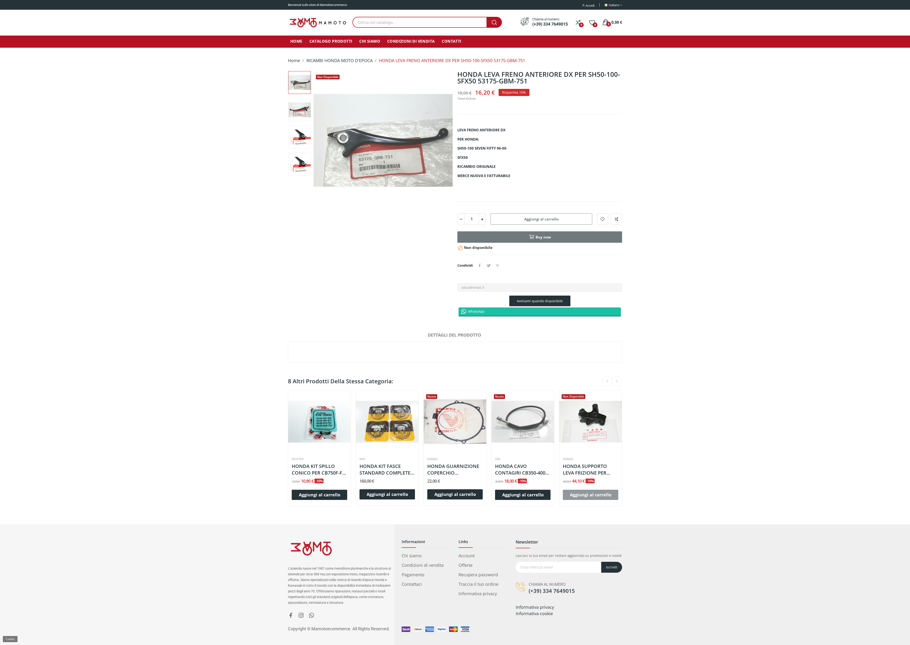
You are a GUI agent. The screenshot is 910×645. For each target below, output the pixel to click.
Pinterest (497, 265)
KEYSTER (297, 459)
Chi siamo (412, 555)
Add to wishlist (602, 219)
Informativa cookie (534, 613)
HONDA (432, 459)
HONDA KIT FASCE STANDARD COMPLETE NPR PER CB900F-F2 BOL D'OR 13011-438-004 (386, 469)
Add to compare (616, 219)
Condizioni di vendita (423, 565)
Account (467, 555)
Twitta (488, 265)
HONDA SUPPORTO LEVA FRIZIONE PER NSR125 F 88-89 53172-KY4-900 (588, 469)
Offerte (466, 565)
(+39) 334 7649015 (550, 24)
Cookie (10, 639)
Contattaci (412, 584)
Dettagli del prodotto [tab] (454, 335)
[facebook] (291, 615)
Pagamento (413, 574)
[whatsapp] (311, 615)
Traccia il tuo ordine (478, 584)
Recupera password (478, 574)
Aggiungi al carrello (541, 219)
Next (440, 141)
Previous (326, 141)
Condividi (479, 265)
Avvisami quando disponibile (540, 301)
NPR (362, 459)
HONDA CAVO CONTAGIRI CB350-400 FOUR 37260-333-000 (520, 469)
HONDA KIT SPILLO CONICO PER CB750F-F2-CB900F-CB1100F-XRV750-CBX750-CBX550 (319, 469)
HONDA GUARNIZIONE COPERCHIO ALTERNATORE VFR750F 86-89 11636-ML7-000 (453, 469)
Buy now (543, 237)
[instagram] (301, 615)
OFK (497, 459)
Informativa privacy (478, 593)
